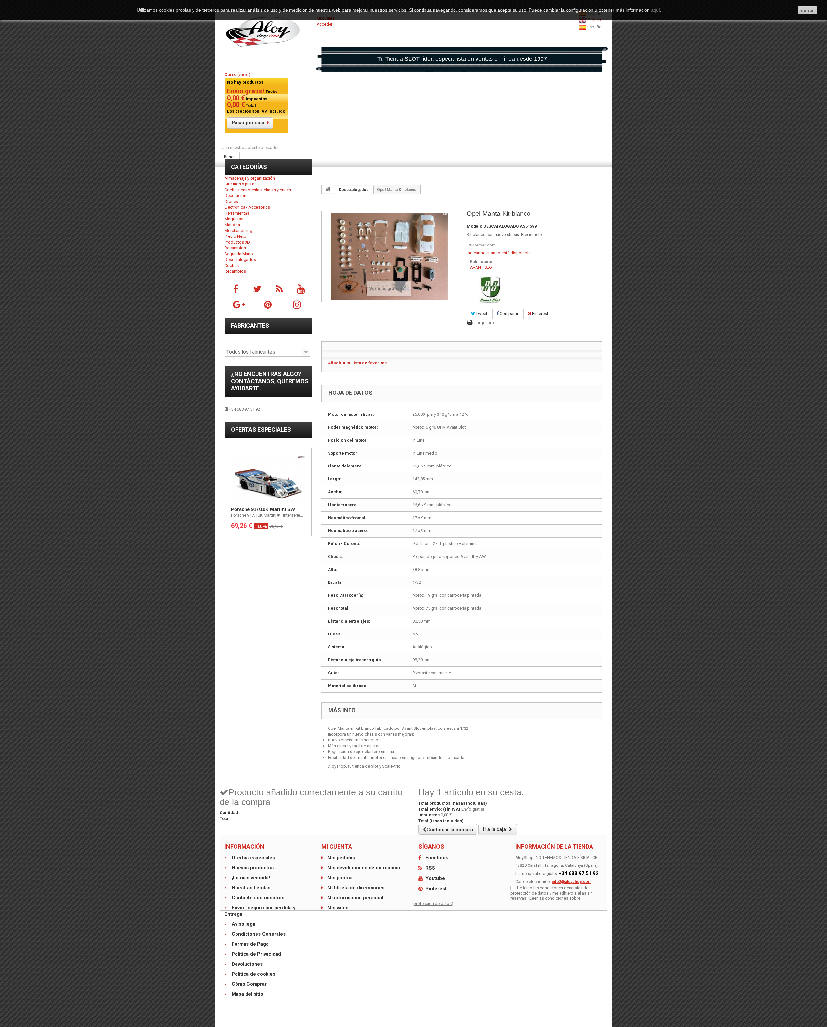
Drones (231, 201)
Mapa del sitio (246, 994)
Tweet (481, 313)
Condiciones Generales (258, 934)
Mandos (232, 224)
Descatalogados (240, 259)
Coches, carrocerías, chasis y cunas (258, 189)
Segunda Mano (239, 253)
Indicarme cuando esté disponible (498, 252)
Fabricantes (250, 325)
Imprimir (485, 322)
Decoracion (235, 195)
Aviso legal (243, 924)
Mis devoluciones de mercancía (363, 868)
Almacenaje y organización (250, 178)
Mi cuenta (336, 846)
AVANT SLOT (482, 267)
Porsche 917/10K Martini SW (263, 509)
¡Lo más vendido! (250, 878)
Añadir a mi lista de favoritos (357, 363)
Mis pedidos (341, 858)
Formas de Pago (249, 944)
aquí (655, 10)
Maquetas (234, 218)
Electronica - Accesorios (247, 207)
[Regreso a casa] (328, 189)
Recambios (235, 248)
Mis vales (337, 908)
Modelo (474, 226)
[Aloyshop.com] (268, 32)
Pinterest (539, 313)
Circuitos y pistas (240, 184)
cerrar (807, 10)
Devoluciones (246, 964)
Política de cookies (252, 974)
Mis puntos (339, 878)
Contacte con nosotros (257, 898)
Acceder (324, 24)
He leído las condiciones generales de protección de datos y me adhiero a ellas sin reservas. (551, 893)
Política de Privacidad (255, 954)
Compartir (508, 313)
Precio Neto (235, 236)
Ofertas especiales (261, 429)
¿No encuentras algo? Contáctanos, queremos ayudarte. (270, 381)
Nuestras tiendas (250, 888)
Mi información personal (355, 898)
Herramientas (237, 213)
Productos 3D (237, 242)
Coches (232, 265)
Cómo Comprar (248, 984)
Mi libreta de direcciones (355, 888)
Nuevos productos (252, 868)
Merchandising (238, 230)
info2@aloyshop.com (571, 881)
